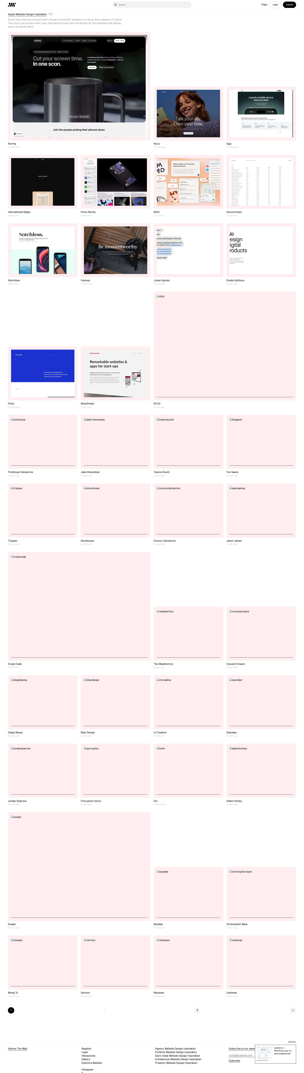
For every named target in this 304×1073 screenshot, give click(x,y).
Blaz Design (88, 732)
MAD (157, 212)
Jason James (234, 540)
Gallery (86, 1059)
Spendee (231, 732)
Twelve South (162, 472)
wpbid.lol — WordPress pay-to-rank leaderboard (283, 1051)
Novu (157, 143)
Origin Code (15, 664)
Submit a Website (92, 1063)
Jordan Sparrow (17, 801)
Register (87, 1048)
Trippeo (12, 540)
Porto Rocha (88, 212)
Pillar (11, 403)
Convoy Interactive (165, 540)
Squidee (158, 924)
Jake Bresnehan (90, 472)
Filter (264, 4)
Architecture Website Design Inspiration (178, 1059)
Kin (155, 801)
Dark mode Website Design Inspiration (177, 1055)
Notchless (14, 280)
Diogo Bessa (15, 732)
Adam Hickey (234, 801)
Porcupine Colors (91, 801)
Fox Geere (232, 472)
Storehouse (87, 540)
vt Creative (160, 732)
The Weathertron (163, 664)
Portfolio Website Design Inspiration (176, 1052)
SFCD (157, 403)
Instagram (87, 1069)
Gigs (228, 143)
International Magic (19, 212)
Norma (12, 143)
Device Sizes (234, 212)
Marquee (159, 992)
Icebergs (231, 992)
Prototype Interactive (20, 472)
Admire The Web (17, 1048)
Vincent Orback (235, 664)
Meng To (13, 992)
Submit (289, 4)
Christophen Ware (236, 924)
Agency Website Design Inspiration (175, 1048)
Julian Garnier (162, 280)
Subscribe (234, 1060)
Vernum (85, 992)
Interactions (88, 1055)
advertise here (262, 1060)
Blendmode (87, 403)
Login (275, 4)
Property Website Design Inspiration (176, 1063)
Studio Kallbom (235, 280)
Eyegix (12, 924)
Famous (85, 280)
